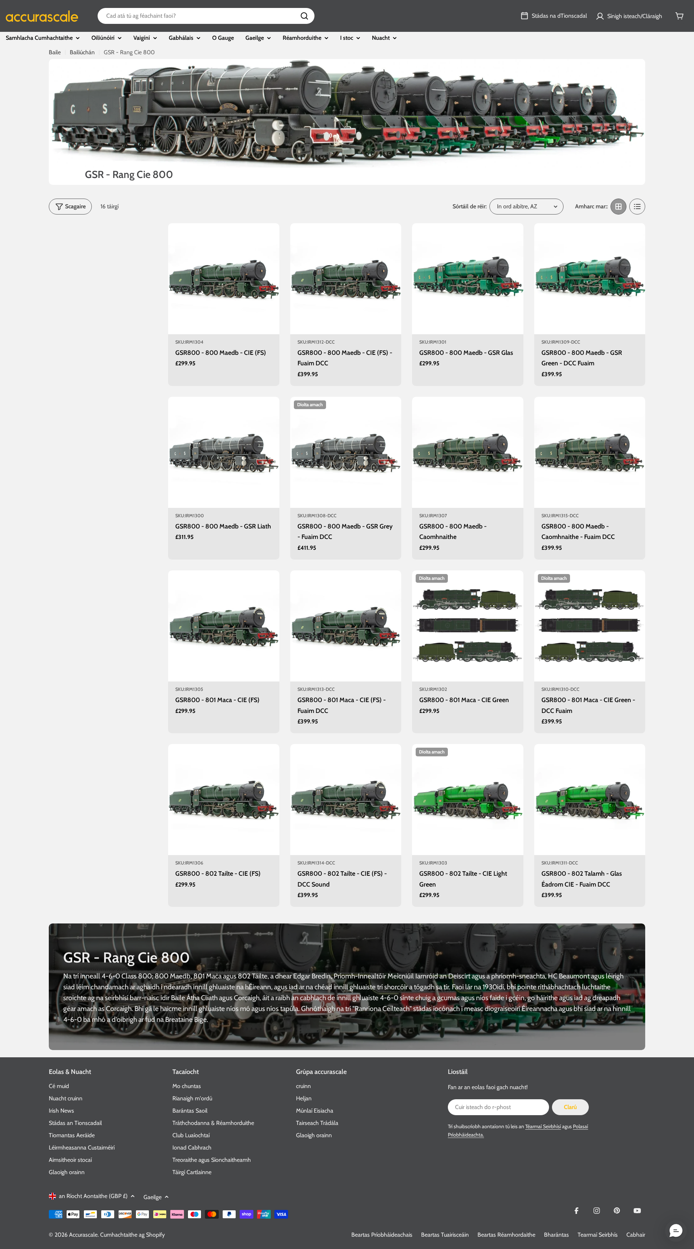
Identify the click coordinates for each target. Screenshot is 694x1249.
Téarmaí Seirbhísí (543, 1126)
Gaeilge (152, 1197)
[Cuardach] (304, 16)
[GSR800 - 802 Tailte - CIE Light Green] (467, 799)
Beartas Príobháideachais (381, 1234)
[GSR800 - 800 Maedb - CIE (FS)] (223, 279)
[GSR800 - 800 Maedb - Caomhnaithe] (467, 452)
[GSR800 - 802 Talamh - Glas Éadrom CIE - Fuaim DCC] (590, 799)
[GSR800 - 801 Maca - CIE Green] (467, 626)
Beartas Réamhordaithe (506, 1234)
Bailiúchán (82, 52)
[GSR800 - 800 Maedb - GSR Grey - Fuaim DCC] (346, 452)
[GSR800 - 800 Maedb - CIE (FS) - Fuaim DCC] (346, 279)
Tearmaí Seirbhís (598, 1234)
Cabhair (635, 1234)
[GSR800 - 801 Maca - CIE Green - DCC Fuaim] (590, 626)
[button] (676, 1231)
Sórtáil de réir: (470, 206)
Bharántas (556, 1234)
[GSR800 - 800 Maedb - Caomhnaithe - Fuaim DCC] (590, 452)
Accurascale (83, 1234)
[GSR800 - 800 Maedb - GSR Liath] (223, 452)
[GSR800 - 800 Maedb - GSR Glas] (467, 279)
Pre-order (223, 324)
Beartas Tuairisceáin (445, 1234)
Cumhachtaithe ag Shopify (132, 1234)
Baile (55, 52)
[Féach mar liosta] (637, 206)
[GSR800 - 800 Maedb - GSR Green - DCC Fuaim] (590, 279)
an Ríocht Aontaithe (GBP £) (93, 1196)
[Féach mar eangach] (618, 206)
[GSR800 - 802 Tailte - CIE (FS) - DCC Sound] (346, 799)
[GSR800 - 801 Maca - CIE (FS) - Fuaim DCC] (346, 626)
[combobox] (206, 16)
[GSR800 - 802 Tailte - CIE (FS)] (223, 799)
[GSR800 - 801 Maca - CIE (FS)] (223, 626)
